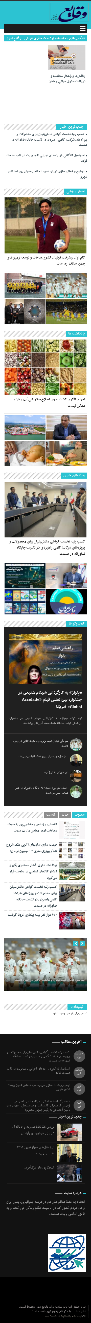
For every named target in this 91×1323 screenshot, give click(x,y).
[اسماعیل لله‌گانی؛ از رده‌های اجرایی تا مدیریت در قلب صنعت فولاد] (66, 575)
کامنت (51, 815)
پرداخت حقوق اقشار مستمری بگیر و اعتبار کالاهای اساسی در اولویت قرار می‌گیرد (33, 871)
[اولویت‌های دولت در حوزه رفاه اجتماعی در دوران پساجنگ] (66, 427)
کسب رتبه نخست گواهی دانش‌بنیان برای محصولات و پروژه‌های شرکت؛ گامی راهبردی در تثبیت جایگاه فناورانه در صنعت (49, 140)
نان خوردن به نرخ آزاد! (55, 772)
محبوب (80, 815)
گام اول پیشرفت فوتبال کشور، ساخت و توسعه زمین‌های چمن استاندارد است (46, 260)
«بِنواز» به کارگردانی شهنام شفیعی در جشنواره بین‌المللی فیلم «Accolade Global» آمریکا (50, 700)
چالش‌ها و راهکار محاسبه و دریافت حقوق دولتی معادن (67, 79)
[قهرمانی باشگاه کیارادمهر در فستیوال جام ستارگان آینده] (25, 285)
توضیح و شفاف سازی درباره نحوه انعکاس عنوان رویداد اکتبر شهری (47, 174)
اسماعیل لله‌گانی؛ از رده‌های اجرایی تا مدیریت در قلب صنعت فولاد (47, 158)
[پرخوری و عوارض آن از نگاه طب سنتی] (66, 453)
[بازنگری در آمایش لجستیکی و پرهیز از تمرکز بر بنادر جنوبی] (25, 427)
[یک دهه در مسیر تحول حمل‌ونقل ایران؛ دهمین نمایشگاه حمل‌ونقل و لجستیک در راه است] (25, 601)
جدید (65, 815)
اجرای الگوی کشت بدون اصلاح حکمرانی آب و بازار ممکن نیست (49, 402)
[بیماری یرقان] (25, 453)
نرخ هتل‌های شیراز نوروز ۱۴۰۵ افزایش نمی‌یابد (43, 756)
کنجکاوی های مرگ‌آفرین (39, 1168)
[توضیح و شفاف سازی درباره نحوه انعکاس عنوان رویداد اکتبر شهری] (25, 575)
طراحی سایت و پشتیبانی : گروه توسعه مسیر (65, 1316)
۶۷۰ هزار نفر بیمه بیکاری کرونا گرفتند (32, 915)
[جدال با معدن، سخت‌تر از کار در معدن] (66, 311)
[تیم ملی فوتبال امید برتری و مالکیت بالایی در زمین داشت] (66, 285)
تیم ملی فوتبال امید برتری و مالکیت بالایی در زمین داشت (50, 979)
